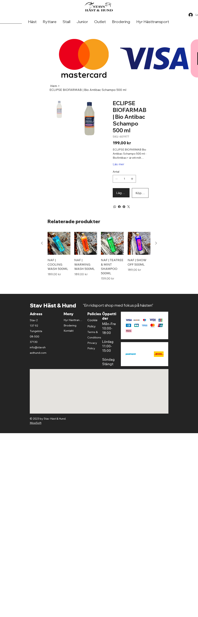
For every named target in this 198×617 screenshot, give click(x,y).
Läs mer (118, 164)
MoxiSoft (35, 423)
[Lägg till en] (132, 179)
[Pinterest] (124, 207)
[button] (32, 21)
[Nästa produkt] (156, 243)
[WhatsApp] (115, 207)
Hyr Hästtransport (73, 320)
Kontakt (68, 330)
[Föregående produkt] (42, 243)
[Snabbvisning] (59, 243)
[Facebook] (119, 207)
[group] (99, 256)
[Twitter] (129, 207)
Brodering (70, 325)
